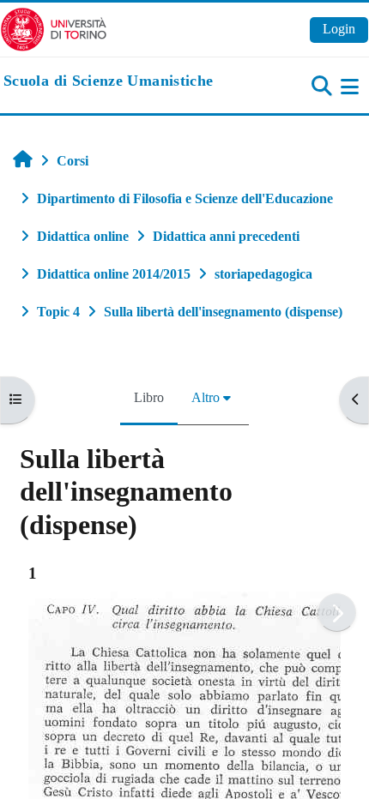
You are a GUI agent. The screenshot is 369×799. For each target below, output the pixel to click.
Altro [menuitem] (205, 397)
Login (339, 28)
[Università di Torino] (53, 28)
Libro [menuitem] (149, 397)
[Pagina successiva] (337, 612)
